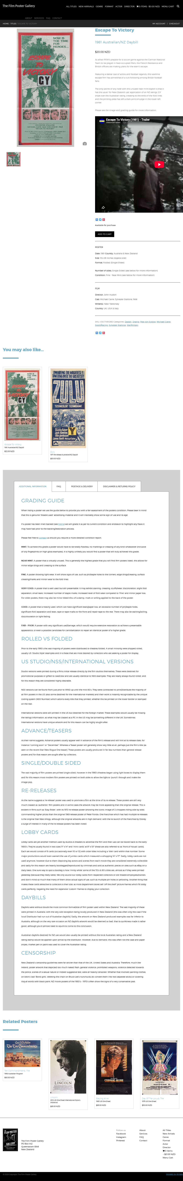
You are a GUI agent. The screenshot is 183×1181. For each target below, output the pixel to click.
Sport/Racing (101, 325)
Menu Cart (168, 6)
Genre (99, 6)
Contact (57, 18)
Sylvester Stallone (117, 325)
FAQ (48, 18)
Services (39, 18)
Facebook (121, 1133)
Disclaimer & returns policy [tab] (119, 486)
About (28, 18)
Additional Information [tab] (32, 486)
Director (129, 6)
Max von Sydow (148, 321)
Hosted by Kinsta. (174, 1174)
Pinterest (120, 1140)
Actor (118, 6)
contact (42, 538)
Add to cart (105, 234)
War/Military (132, 325)
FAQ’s (61, 524)
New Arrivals (86, 6)
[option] (45, 88)
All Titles (71, 6)
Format (109, 6)
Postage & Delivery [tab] (82, 486)
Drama (136, 321)
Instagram (121, 1137)
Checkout (174, 23)
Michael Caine (164, 321)
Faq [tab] (59, 486)
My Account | (160, 23)
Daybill (128, 321)
